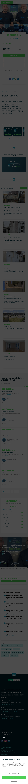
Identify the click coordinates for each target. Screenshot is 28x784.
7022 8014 (5, 736)
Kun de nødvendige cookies (14, 773)
